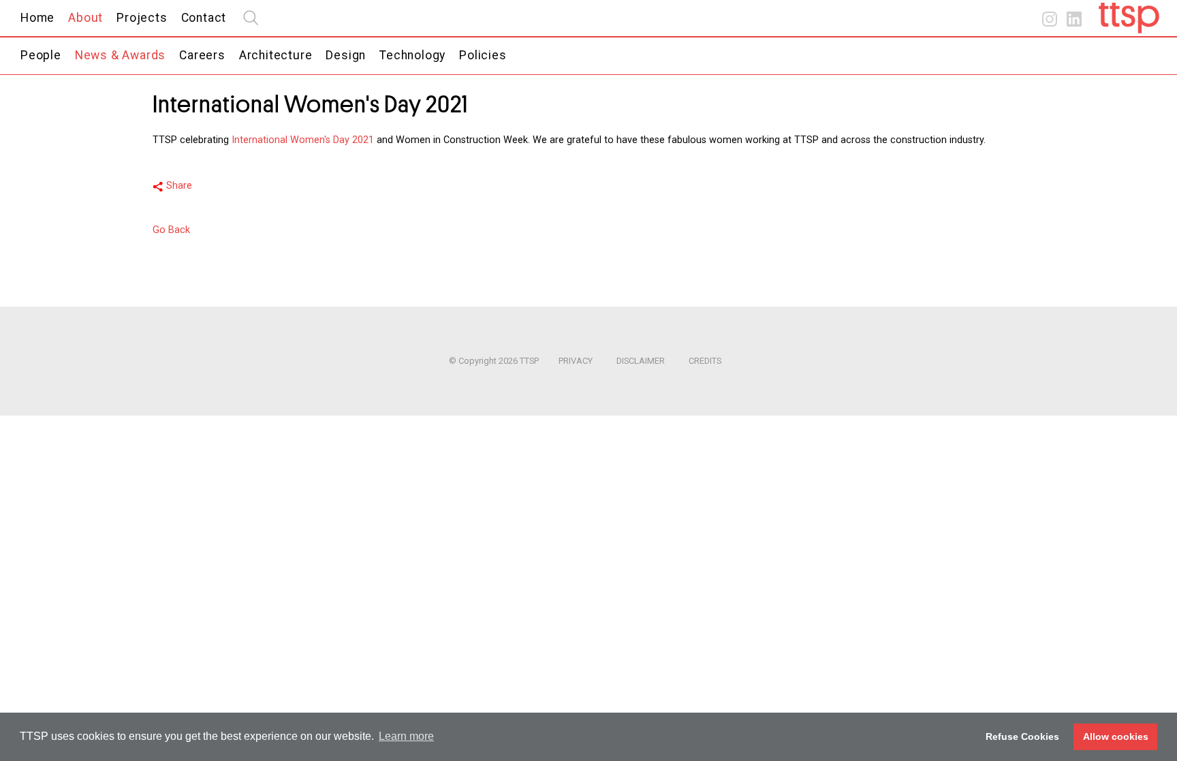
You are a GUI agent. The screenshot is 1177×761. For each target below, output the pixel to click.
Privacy (576, 361)
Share (179, 185)
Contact (204, 18)
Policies (482, 55)
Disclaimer (640, 361)
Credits (705, 361)
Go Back (171, 230)
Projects (141, 18)
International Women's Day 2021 (303, 140)
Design (346, 55)
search (250, 17)
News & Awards (120, 55)
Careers (202, 55)
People (40, 55)
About (85, 18)
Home (37, 18)
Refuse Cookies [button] (1022, 736)
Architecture (276, 55)
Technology (412, 55)
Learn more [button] (406, 736)
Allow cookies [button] (1115, 736)
